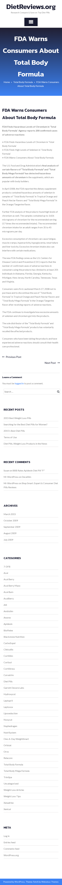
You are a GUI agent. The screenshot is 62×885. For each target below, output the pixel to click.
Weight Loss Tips (12, 796)
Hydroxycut (10, 694)
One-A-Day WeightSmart (16, 739)
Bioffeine (8, 630)
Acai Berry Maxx (12, 585)
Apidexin (8, 624)
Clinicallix (8, 649)
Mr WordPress (11, 476)
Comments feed (11, 848)
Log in (7, 836)
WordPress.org (11, 855)
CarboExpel (9, 643)
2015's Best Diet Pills (14, 430)
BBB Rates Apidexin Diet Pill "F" (29, 470)
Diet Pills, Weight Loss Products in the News (25, 443)
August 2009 (10, 533)
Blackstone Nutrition (14, 636)
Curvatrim (9, 675)
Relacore (8, 758)
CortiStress (9, 668)
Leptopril (8, 700)
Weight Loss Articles (14, 789)
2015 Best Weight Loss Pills (17, 418)
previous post (13, 356)
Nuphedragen (10, 726)
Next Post (50, 362)
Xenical (7, 809)
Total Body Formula (23, 82)
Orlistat (7, 745)
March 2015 (10, 514)
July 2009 (8, 539)
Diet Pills (8, 681)
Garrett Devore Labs (14, 687)
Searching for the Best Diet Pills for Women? (25, 424)
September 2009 (12, 526)
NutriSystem (10, 732)
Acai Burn (8, 592)
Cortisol (8, 662)
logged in (19, 383)
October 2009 (11, 520)
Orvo (6, 751)
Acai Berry (9, 579)
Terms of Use (10, 437)
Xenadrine (9, 802)
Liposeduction (11, 713)
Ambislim (8, 611)
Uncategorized (11, 783)
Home (7, 82)
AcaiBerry (9, 598)
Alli (5, 604)
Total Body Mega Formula (16, 770)
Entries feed (9, 842)
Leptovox (8, 707)
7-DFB (7, 566)
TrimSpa (8, 777)
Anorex (7, 617)
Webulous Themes (50, 882)
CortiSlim (8, 655)
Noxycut (8, 719)
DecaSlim (26, 476)
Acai (6, 573)
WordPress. (20, 882)
